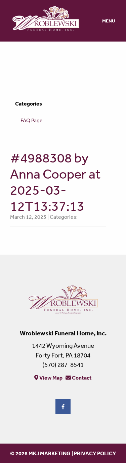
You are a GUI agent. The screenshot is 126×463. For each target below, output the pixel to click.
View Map (50, 377)
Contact (81, 377)
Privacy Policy (95, 453)
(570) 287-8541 (63, 364)
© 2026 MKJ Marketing (40, 453)
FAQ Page (31, 120)
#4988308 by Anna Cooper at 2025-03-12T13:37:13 (55, 182)
